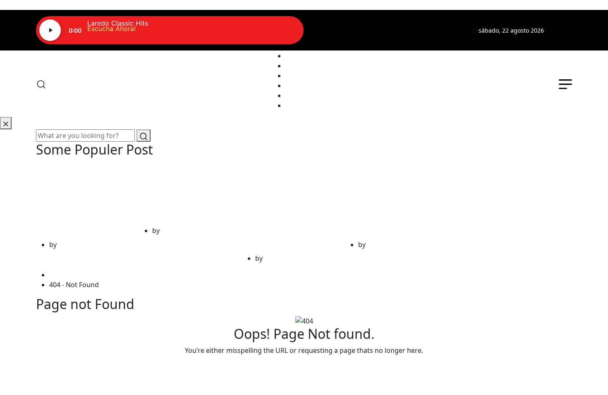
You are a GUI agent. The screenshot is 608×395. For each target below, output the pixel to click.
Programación (307, 75)
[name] (562, 30)
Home (60, 274)
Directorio (301, 85)
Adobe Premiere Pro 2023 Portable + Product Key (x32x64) (286, 205)
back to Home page (304, 366)
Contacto (299, 95)
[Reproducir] (50, 30)
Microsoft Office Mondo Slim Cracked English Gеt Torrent (388, 198)
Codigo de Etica (309, 105)
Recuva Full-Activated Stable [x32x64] (182, 191)
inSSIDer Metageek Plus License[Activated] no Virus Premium (85, 198)
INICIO (295, 55)
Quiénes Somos (310, 65)
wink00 (69, 244)
